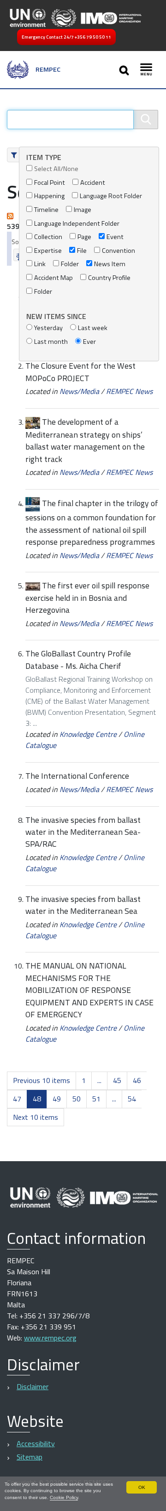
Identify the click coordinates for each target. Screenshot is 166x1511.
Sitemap (29, 1456)
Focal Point (49, 183)
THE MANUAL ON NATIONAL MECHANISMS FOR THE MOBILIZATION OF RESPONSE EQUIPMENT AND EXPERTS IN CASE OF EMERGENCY (89, 990)
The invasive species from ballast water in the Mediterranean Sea (83, 905)
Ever (89, 342)
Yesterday (48, 328)
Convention (118, 251)
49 (57, 1098)
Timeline (46, 210)
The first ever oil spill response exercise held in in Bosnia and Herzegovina (87, 597)
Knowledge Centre (88, 734)
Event (115, 237)
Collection (48, 237)
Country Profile (109, 278)
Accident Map (53, 278)
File (82, 251)
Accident (92, 183)
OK (141, 1487)
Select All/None (56, 169)
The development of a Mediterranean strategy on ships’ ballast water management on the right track (85, 440)
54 (132, 1098)
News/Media (79, 391)
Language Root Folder (111, 196)
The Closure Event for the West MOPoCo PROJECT (80, 371)
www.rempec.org (50, 1337)
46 (137, 1080)
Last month (51, 342)
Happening (49, 196)
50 (76, 1098)
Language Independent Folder (76, 223)
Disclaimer (32, 1386)
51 (96, 1098)
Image (82, 210)
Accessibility (36, 1443)
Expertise (48, 251)
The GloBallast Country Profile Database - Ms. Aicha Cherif (78, 659)
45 (117, 1080)
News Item (109, 264)
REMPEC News (129, 391)
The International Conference (77, 776)
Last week (92, 328)
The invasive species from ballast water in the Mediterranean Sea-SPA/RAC (83, 832)
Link (40, 264)
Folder (70, 264)
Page (84, 237)
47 (17, 1098)
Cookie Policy (64, 1497)
